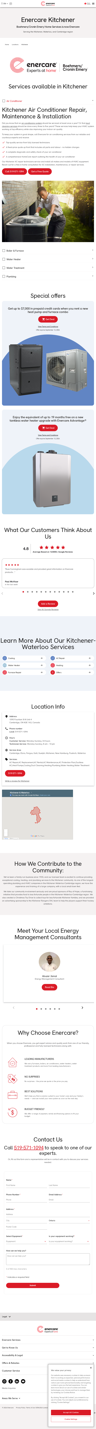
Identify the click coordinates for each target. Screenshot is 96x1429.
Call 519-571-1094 (14, 171)
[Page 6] (45, 592)
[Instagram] (4, 1381)
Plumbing (56, 765)
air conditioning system (32, 123)
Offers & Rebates (10, 1363)
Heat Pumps (17, 765)
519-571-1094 (21, 731)
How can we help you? (16, 1250)
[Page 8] (55, 592)
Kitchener (25, 45)
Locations (15, 45)
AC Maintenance (50, 762)
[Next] (82, 1007)
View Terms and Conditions (48, 327)
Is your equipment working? (61, 1236)
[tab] (37, 1009)
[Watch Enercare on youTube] (23, 1381)
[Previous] (13, 1007)
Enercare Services (11, 1339)
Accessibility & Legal (12, 1355)
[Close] (91, 1368)
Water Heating (67, 765)
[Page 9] (59, 592)
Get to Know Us (10, 1347)
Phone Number (13, 1194)
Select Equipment (14, 1236)
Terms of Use (30, 1408)
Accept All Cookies (71, 1412)
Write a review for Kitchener (17, 781)
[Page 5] (41, 592)
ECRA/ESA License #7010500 (45, 1408)
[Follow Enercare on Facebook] (10, 1381)
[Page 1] (23, 592)
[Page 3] (32, 592)
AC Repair (13, 762)
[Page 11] (68, 592)
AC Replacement (26, 762)
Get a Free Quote (39, 171)
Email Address (55, 1194)
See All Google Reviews (48, 609)
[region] (48, 573)
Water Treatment (81, 765)
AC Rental (38, 762)
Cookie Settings (71, 1419)
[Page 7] (50, 592)
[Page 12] (73, 592)
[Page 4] (37, 592)
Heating (48, 765)
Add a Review (48, 603)
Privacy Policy (20, 1408)
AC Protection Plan (67, 762)
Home (7, 45)
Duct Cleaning (37, 765)
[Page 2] (27, 592)
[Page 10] (63, 592)
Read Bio (49, 987)
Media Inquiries (9, 1388)
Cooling (27, 765)
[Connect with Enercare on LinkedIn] (16, 1381)
